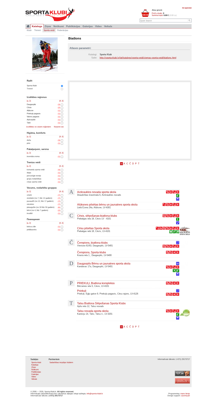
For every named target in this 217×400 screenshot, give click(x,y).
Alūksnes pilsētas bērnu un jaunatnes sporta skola (107, 204)
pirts (28, 143)
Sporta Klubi (32, 86)
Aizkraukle (31, 120)
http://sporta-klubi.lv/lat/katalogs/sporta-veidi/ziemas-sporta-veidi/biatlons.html (138, 57)
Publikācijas (73, 26)
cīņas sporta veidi (34, 182)
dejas (29, 173)
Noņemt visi (59, 127)
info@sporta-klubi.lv (95, 394)
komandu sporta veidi (35, 170)
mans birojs (185, 394)
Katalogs (37, 26)
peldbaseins (32, 230)
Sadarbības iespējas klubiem (61, 362)
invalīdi (29, 213)
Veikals (108, 26)
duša (29, 140)
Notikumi (58, 26)
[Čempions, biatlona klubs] (185, 245)
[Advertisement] (129, 70)
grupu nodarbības (34, 179)
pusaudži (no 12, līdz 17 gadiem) (40, 201)
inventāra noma (33, 156)
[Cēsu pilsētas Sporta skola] (185, 231)
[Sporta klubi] (28, 26)
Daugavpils (31, 104)
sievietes (30, 204)
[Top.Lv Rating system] (182, 375)
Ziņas (48, 26)
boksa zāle (31, 226)
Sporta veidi (49, 30)
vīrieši (29, 195)
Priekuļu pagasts (34, 113)
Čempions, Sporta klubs (91, 252)
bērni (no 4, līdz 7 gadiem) (37, 210)
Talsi (29, 123)
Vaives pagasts (33, 117)
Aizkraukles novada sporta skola (96, 191)
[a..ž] (29, 101)
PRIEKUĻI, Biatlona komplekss (96, 283)
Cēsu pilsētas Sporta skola (93, 228)
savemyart (185, 396)
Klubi (29, 30)
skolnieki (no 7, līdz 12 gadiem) (39, 198)
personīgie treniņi (34, 176)
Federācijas (62, 30)
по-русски (187, 8)
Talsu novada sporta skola (92, 310)
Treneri (30, 89)
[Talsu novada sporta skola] (185, 313)
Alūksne (30, 110)
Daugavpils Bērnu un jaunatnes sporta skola (103, 263)
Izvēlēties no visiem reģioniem (38, 127)
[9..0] (61, 101)
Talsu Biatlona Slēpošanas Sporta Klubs (101, 303)
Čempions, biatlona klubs (92, 242)
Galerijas (88, 26)
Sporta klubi (36, 362)
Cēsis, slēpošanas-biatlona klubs (97, 215)
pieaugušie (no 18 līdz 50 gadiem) (40, 207)
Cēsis (29, 107)
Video (98, 26)
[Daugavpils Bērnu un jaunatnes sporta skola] (185, 266)
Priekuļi (81, 290)
